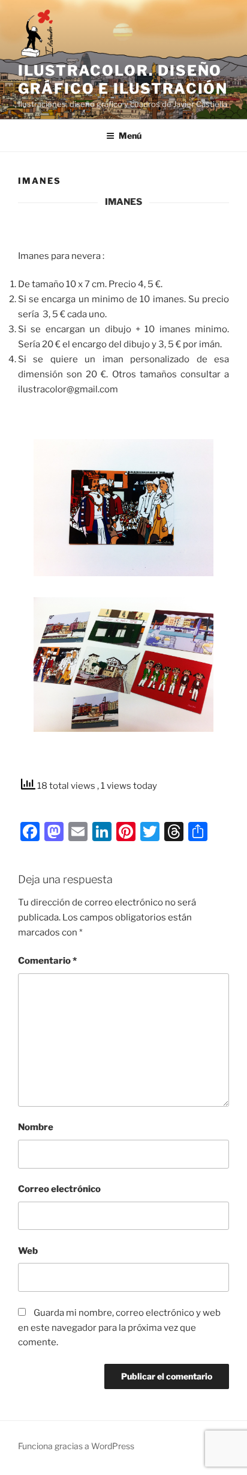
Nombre (35, 1127)
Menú (130, 135)
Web (28, 1250)
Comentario (47, 960)
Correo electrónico (59, 1189)
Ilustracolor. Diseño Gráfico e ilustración (123, 79)
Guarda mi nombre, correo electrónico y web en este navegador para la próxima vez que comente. (119, 1327)
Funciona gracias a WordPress (76, 1446)
